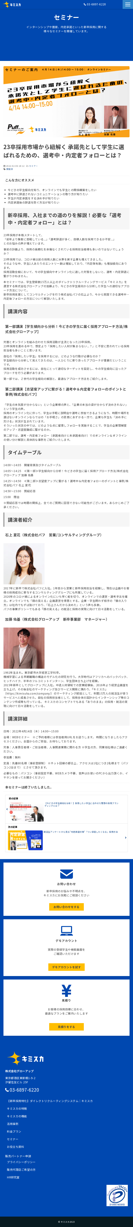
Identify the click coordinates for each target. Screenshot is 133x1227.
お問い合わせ (118, 6)
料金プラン (14, 1131)
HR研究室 (13, 1177)
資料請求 (120, 6)
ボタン (66, 889)
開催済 (9, 168)
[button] (128, 4)
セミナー (33, 165)
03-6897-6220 (96, 4)
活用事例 (12, 1124)
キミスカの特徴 (17, 1108)
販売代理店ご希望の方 (21, 1169)
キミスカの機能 (17, 1116)
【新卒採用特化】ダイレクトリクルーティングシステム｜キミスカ (50, 1101)
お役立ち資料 (15, 1147)
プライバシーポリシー (21, 1162)
